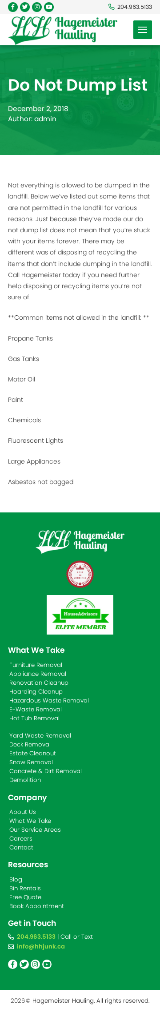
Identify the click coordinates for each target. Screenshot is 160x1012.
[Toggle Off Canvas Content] (142, 29)
